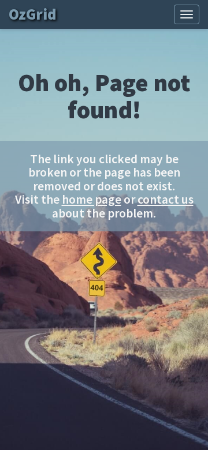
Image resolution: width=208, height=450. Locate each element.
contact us (166, 199)
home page (91, 199)
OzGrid (34, 14)
